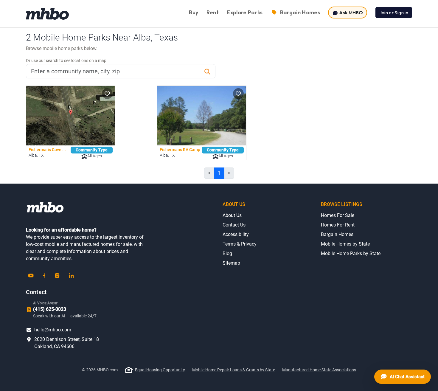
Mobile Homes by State (345, 244)
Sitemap (231, 263)
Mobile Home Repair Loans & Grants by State (233, 369)
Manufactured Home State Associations (319, 369)
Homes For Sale (337, 215)
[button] (107, 93)
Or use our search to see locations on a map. (67, 60)
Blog (227, 253)
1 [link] (219, 173)
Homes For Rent (338, 225)
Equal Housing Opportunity (160, 369)
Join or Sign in (393, 12)
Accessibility (236, 234)
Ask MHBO (350, 12)
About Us (232, 215)
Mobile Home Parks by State (350, 253)
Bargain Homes (337, 234)
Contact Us (234, 225)
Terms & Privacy (240, 244)
